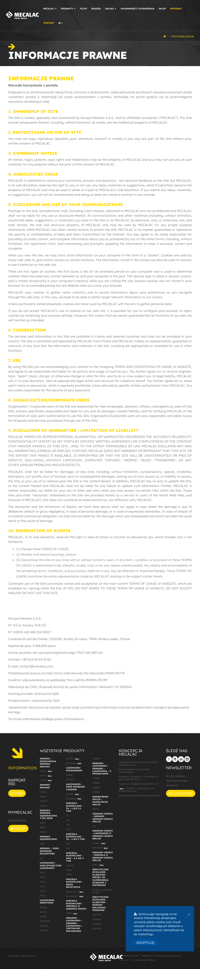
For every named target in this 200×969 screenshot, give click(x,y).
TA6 (68, 843)
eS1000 (72, 758)
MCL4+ (43, 881)
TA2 (68, 820)
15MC (42, 843)
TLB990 (96, 792)
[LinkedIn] (175, 759)
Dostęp (17, 793)
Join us (124, 960)
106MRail (96, 914)
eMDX (71, 913)
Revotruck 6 (74, 891)
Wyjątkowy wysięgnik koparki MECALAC (139, 783)
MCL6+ (43, 891)
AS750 (43, 912)
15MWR (43, 806)
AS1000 (44, 925)
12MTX (46, 775)
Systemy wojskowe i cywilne (102, 891)
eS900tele (73, 763)
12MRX (46, 780)
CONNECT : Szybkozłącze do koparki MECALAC (136, 789)
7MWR (43, 792)
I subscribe (182, 793)
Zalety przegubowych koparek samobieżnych (134, 770)
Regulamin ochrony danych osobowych (161, 955)
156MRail (96, 923)
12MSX (46, 771)
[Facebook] (169, 759)
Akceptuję (145, 943)
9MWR (43, 796)
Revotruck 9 (74, 896)
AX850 (69, 775)
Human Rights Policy (144, 960)
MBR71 (95, 809)
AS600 (43, 907)
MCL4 (43, 877)
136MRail (96, 919)
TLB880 (96, 782)
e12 (41, 858)
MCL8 (42, 895)
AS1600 (43, 930)
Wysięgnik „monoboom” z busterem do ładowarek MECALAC (138, 777)
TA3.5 (68, 829)
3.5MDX (70, 865)
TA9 (68, 848)
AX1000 (70, 779)
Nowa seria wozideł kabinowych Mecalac (139, 795)
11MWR (43, 801)
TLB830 (96, 758)
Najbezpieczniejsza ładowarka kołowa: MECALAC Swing (138, 763)
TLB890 (96, 787)
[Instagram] (187, 759)
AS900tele (45, 921)
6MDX (69, 870)
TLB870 (96, 778)
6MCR (43, 823)
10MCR (43, 832)
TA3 (68, 825)
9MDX (69, 874)
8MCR (43, 827)
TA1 (67, 815)
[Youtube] (181, 759)
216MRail (96, 928)
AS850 (43, 916)
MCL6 (42, 886)
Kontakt (49, 23)
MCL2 (42, 872)
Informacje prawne (128, 955)
